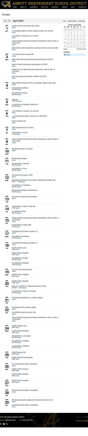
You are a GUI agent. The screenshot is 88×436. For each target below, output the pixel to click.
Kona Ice (15, 99)
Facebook (1, 424)
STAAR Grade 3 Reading (20, 380)
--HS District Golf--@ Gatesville (23, 54)
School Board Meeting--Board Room (24, 190)
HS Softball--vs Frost (19, 168)
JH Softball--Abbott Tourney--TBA (24, 312)
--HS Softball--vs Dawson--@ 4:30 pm (25, 111)
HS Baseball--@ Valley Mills (21, 225)
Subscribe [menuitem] (82, 21)
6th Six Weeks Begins (19, 158)
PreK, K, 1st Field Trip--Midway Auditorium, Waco (29, 286)
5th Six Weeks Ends (19, 121)
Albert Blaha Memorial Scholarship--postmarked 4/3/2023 (32, 59)
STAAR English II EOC (19, 326)
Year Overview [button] (72, 21)
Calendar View (81, 49)
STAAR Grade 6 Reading (20, 374)
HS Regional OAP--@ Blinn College (24, 307)
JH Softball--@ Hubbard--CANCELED (25, 104)
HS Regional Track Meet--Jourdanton (25, 390)
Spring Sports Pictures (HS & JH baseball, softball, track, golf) (34, 83)
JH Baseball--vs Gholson (20, 346)
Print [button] (64, 21)
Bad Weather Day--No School (22, 149)
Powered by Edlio (82, 421)
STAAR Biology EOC (19, 352)
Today (65, 49)
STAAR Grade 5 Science (20, 369)
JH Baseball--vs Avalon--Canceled (24, 291)
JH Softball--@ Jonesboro (21, 185)
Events (68, 55)
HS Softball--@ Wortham (20, 236)
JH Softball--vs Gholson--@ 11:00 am (25, 36)
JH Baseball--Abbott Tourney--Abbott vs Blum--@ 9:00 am (32, 31)
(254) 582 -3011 (10, 420)
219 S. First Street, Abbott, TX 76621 (12, 417)
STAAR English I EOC (19, 248)
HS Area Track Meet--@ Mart (22, 269)
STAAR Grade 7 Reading (20, 274)
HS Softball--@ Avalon (19, 93)
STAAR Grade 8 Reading (20, 331)
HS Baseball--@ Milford (20, 88)
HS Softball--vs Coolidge (20, 341)
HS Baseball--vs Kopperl (20, 163)
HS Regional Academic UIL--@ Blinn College (27, 297)
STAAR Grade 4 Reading (20, 281)
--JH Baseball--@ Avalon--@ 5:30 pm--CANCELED (29, 116)
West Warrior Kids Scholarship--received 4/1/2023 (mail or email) (35, 48)
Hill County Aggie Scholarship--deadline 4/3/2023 (29, 76)
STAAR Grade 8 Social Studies (22, 357)
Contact (4, 424)
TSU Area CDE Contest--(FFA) (22, 175)
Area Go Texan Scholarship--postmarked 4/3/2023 (30, 64)
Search (7, 424)
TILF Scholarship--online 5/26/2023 (24, 364)
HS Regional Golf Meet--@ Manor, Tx (25, 231)
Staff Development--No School (23, 127)
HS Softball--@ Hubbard (20, 263)
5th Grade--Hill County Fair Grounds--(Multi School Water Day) (34, 180)
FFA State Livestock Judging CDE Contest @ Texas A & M (32, 400)
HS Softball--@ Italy (19, 211)
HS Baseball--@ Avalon (20, 258)
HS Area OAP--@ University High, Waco (25, 26)
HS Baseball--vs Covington (21, 336)
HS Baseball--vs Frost (19, 132)
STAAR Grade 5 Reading (20, 253)
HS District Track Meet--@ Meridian (24, 197)
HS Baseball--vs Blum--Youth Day (23, 206)
